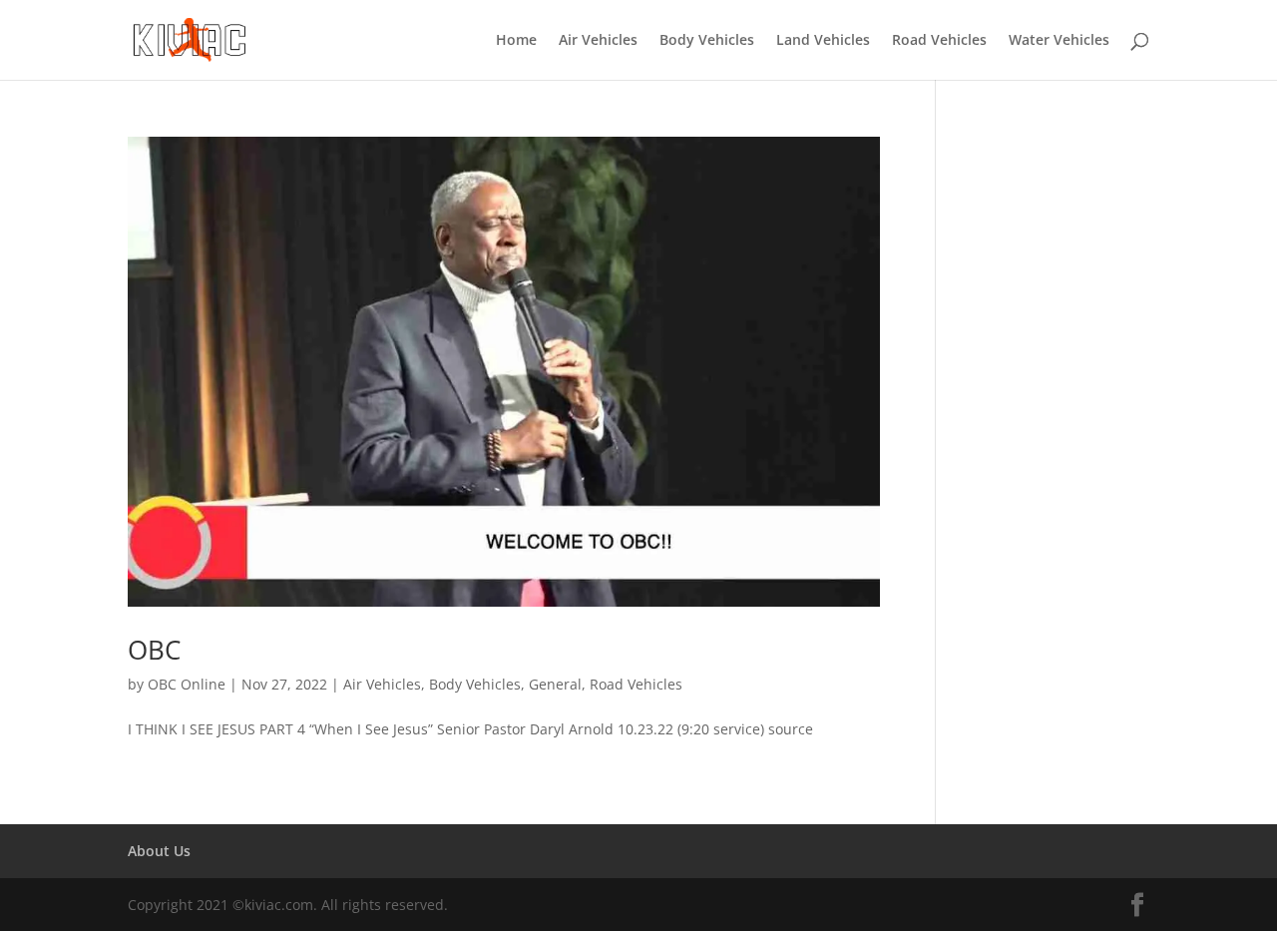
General (555, 684)
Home (516, 41)
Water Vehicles (1059, 41)
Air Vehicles (598, 41)
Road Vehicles (939, 41)
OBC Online (186, 684)
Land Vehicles (823, 41)
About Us (159, 850)
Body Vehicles (706, 41)
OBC (154, 650)
